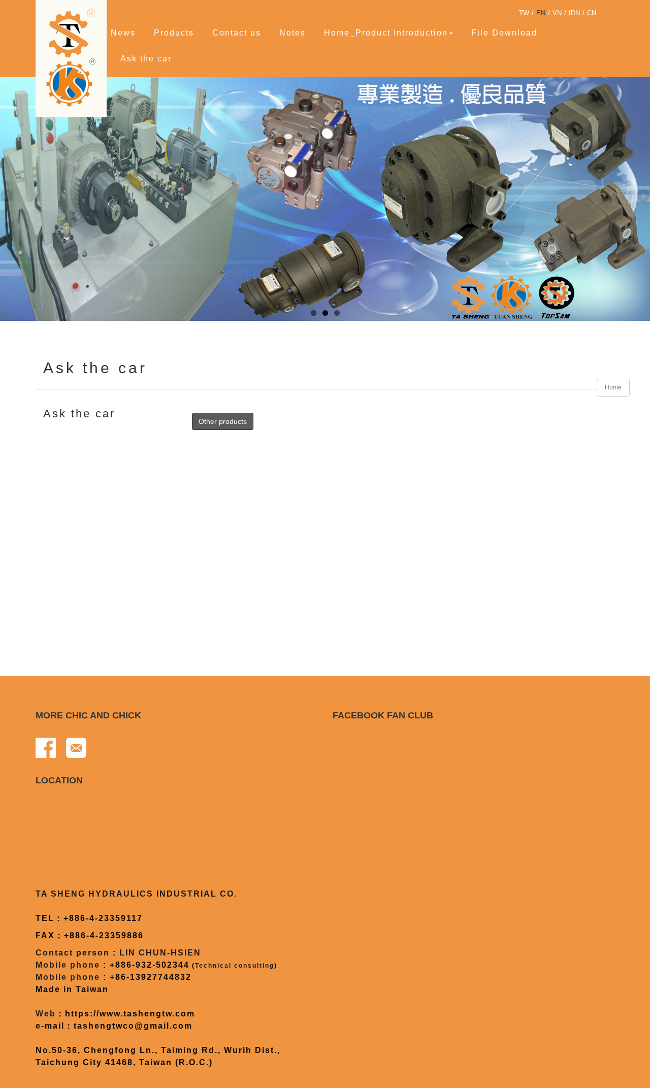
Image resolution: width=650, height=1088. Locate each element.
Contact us (236, 32)
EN (540, 13)
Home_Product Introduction (386, 32)
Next (642, 196)
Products (174, 32)
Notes (292, 32)
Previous (7, 196)
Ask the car (146, 58)
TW (524, 13)
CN (591, 13)
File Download (504, 32)
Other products (223, 421)
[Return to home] (74, 57)
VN (557, 13)
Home (613, 387)
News (123, 32)
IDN (574, 13)
